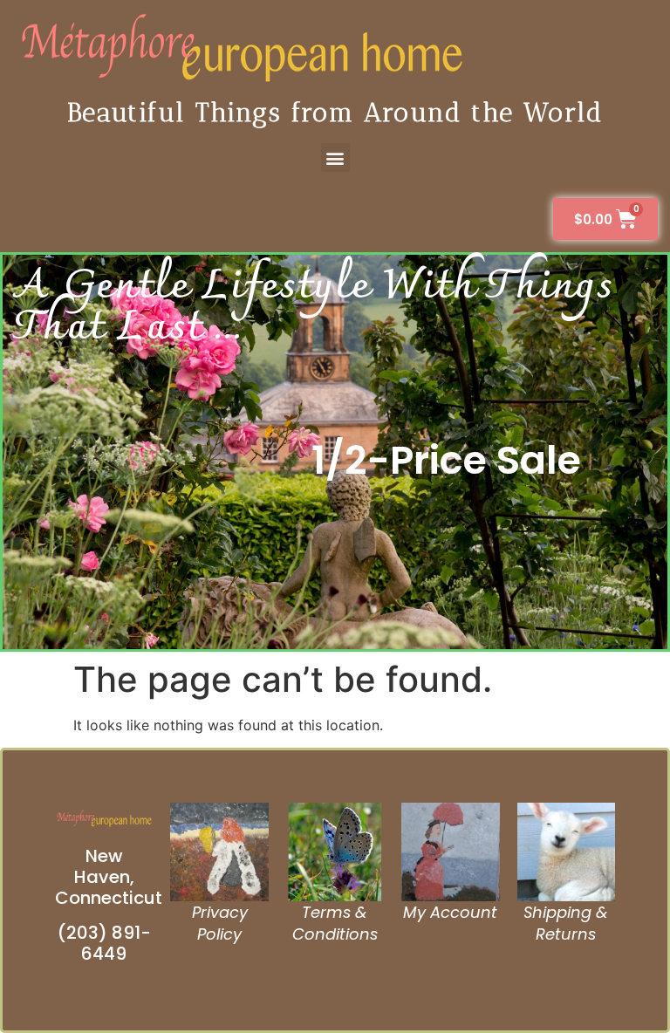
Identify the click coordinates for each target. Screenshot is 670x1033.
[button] (335, 157)
